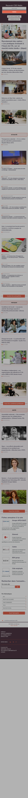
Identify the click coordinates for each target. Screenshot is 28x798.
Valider (14, 12)
